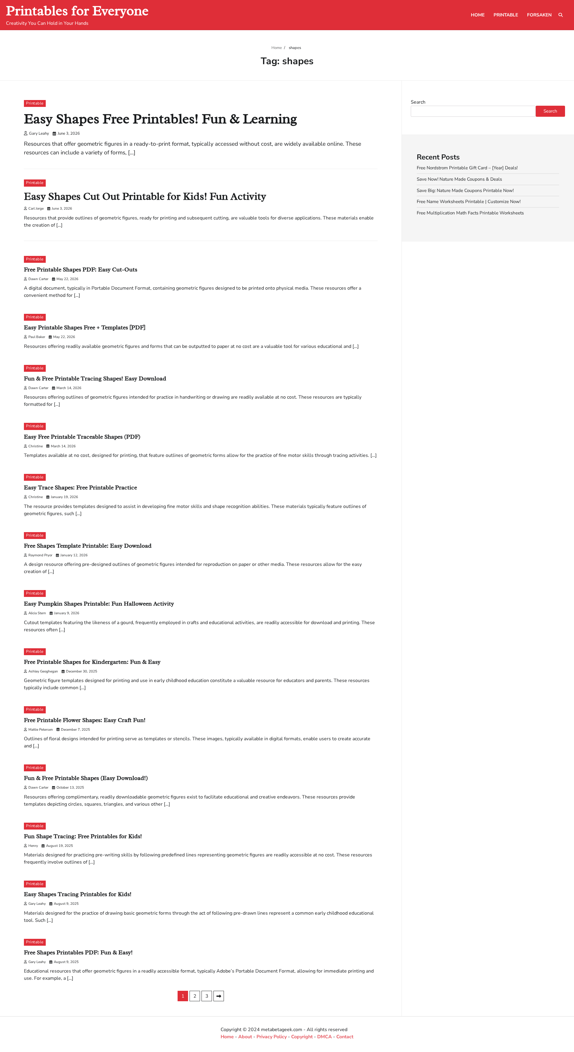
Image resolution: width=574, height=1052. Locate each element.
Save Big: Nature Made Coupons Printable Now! (465, 190)
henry (33, 845)
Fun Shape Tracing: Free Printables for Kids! (83, 836)
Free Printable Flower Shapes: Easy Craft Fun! (85, 720)
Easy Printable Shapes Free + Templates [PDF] (84, 327)
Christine (35, 446)
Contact (344, 1036)
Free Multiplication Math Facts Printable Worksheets (470, 213)
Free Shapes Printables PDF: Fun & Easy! (78, 952)
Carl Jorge (36, 208)
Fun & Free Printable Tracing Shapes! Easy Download (95, 378)
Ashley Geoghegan (43, 671)
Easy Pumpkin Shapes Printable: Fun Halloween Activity (99, 603)
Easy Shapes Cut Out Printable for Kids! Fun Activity (145, 196)
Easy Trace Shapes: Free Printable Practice (80, 487)
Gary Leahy (39, 133)
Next (218, 996)
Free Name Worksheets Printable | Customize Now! (468, 202)
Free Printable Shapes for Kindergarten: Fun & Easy (92, 662)
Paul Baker (36, 336)
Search (418, 102)
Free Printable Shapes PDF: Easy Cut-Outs (80, 269)
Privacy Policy (272, 1036)
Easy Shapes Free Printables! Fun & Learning (160, 119)
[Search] (560, 14)
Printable (506, 15)
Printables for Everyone (77, 10)
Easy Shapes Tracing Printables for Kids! (78, 894)
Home (478, 15)
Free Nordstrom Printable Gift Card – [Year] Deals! (467, 168)
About (245, 1036)
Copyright (302, 1036)
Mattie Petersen (40, 729)
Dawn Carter (38, 279)
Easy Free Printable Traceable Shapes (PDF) (82, 436)
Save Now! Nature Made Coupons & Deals (459, 179)
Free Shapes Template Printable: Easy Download (88, 545)
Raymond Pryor (40, 555)
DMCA (324, 1036)
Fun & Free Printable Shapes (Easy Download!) (86, 778)
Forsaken (539, 15)
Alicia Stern (37, 613)
